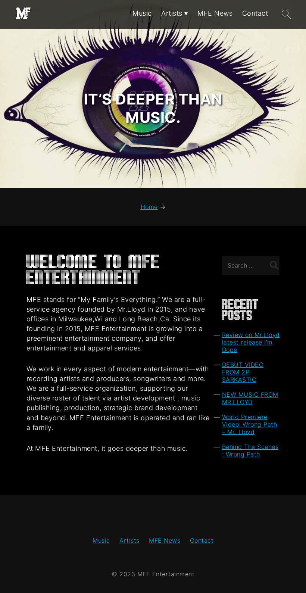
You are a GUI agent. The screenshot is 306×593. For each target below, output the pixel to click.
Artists (129, 540)
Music (101, 540)
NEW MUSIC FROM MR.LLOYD (250, 398)
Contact (202, 540)
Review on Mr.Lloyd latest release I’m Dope (251, 342)
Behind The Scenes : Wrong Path (250, 450)
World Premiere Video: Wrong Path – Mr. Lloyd (249, 424)
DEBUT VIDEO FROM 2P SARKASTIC (243, 372)
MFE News (164, 540)
